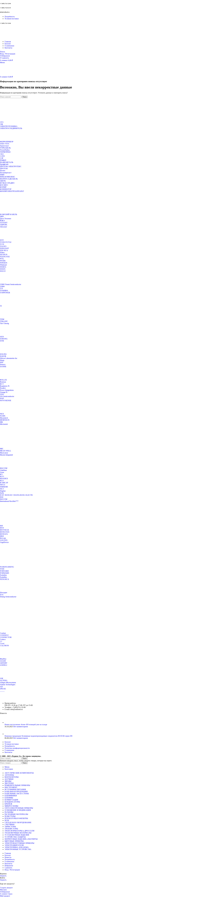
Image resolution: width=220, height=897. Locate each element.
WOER (3, 261)
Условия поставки (12, 744)
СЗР (1, 158)
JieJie (2, 493)
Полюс (2, 171)
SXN (2, 337)
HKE (2, 536)
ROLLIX (3, 380)
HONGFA (4, 534)
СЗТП (2, 156)
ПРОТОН (4, 168)
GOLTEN (3, 540)
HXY (2, 528)
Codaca (3, 639)
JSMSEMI (4, 487)
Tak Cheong (4, 323)
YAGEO (3, 246)
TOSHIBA (4, 291)
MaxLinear (4, 453)
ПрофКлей (4, 164)
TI (1, 306)
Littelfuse (3, 470)
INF (1, 526)
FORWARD (4, 573)
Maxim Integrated (6, 455)
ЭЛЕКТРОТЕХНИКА (8, 126)
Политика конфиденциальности (17, 748)
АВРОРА (3, 225)
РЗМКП (3, 160)
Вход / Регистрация (12, 870)
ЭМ (1, 124)
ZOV (2, 240)
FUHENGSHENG (7, 567)
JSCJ (2, 489)
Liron (2, 472)
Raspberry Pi (4, 386)
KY (1, 474)
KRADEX (4, 478)
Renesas (3, 382)
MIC (1, 449)
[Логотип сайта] (14, 38)
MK (1, 422)
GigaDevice (4, 542)
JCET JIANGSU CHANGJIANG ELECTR (16, 495)
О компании (9, 750)
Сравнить (8, 868)
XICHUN (3, 255)
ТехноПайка (5, 150)
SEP (1, 362)
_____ (2, 691)
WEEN (2, 269)
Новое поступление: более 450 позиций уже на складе (26, 724)
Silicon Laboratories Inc (8, 358)
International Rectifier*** (9, 501)
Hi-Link (3, 538)
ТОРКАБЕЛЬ (5, 148)
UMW (2, 286)
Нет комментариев (20, 727)
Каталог (8, 742)
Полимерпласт (5, 173)
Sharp (2, 360)
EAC (2, 595)
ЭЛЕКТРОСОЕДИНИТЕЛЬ (11, 128)
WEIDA (3, 267)
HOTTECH (4, 530)
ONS (2, 394)
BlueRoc (3, 659)
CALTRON (4, 646)
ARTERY (3, 663)
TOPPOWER (5, 293)
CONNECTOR (6, 637)
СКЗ (1, 154)
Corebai (3, 633)
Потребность (10, 746)
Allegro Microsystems (8, 682)
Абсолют (3, 227)
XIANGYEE (5, 257)
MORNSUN (4, 420)
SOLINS (3, 354)
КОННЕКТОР (5, 189)
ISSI (1, 497)
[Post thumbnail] (9, 722)
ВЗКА (2, 221)
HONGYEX (4, 532)
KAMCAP (4, 483)
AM (1, 678)
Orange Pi (3, 392)
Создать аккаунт (6, 888)
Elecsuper (3, 593)
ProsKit (3, 388)
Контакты (8, 752)
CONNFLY (4, 635)
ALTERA (3, 680)
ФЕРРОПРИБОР (6, 142)
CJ (1, 641)
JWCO (2, 485)
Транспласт (4, 146)
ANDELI (3, 665)
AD (1, 687)
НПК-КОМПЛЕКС (7, 177)
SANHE (3, 366)
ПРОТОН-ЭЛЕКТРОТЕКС (10, 166)
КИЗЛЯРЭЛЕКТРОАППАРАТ (12, 191)
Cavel (2, 643)
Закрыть (3, 876)
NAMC (3, 416)
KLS (2, 481)
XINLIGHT (4, 248)
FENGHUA (4, 579)
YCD (2, 244)
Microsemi (4, 424)
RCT (2, 384)
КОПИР (3, 187)
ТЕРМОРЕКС (5, 152)
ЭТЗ (1, 122)
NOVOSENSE (5, 400)
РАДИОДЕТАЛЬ (6, 162)
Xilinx (2, 252)
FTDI (2, 569)
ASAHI (3, 661)
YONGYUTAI (5, 242)
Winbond (3, 265)
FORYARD (4, 571)
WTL (2, 259)
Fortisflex (3, 575)
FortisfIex (3, 577)
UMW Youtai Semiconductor (10, 284)
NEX (2, 414)
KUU (2, 476)
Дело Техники (5, 218)
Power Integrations (7, 390)
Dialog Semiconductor (8, 597)
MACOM (3, 468)
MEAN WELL (5, 451)
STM (2, 341)
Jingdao (3, 491)
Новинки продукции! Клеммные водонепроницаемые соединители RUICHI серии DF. (39, 736)
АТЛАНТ (3, 223)
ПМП (2, 175)
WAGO (3, 271)
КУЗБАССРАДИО (7, 183)
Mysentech (4, 418)
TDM (2, 319)
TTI (1, 288)
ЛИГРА (3, 181)
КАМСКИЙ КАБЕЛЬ (8, 214)
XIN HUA (4, 250)
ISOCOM (3, 499)
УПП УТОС (5, 144)
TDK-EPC (4, 321)
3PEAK (3, 689)
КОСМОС (4, 185)
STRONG (4, 339)
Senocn (2, 364)
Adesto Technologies (7, 685)
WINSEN (3, 263)
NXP (2, 398)
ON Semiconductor (7, 396)
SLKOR (3, 356)
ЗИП (2, 216)
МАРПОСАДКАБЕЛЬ (9, 179)
